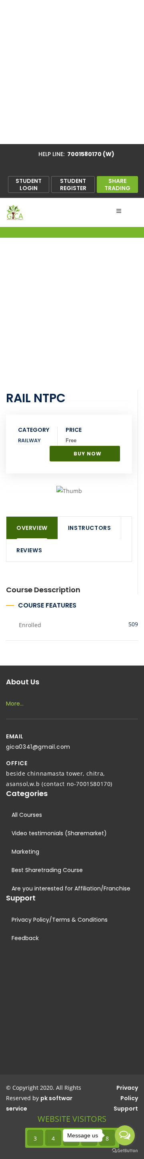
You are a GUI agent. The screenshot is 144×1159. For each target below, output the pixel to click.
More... (15, 704)
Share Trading (117, 184)
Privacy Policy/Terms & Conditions (59, 920)
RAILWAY (29, 440)
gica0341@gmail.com (38, 747)
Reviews (29, 550)
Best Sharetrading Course (46, 870)
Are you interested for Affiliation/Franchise (70, 888)
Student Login (29, 184)
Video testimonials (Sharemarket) (58, 833)
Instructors (89, 528)
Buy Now (87, 453)
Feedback (24, 938)
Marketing (24, 852)
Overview (32, 528)
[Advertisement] (72, 72)
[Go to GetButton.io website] (125, 1150)
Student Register (73, 184)
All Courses (26, 815)
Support (126, 1109)
